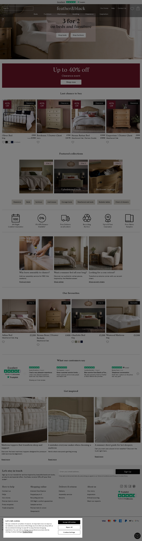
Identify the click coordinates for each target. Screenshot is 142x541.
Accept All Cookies (69, 522)
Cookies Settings (69, 532)
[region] (42, 528)
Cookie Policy (27, 532)
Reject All (69, 527)
